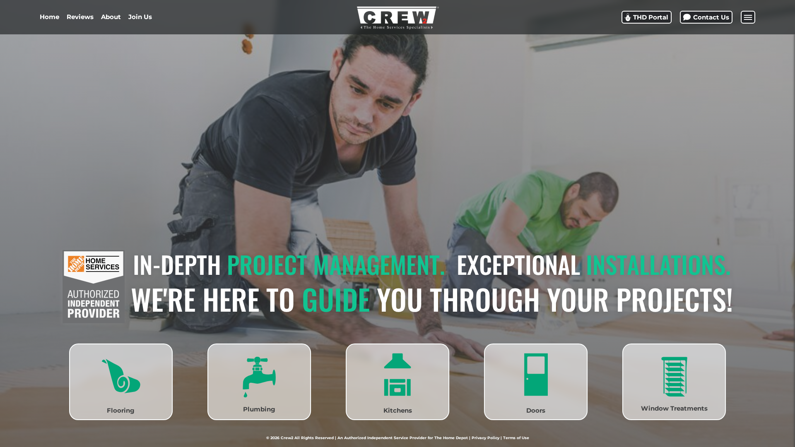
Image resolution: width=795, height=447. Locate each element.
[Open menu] (748, 17)
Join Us (140, 17)
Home (49, 17)
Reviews (80, 17)
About (111, 17)
